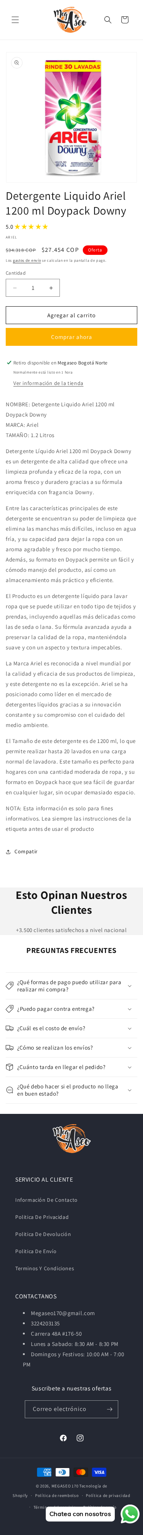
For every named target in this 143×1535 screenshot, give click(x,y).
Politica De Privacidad (42, 1217)
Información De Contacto (46, 1199)
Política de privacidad (108, 1495)
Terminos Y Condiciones (44, 1268)
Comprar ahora (71, 336)
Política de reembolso (57, 1495)
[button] (15, 19)
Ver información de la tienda (48, 383)
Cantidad (16, 273)
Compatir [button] (26, 851)
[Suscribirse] (109, 1409)
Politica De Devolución (43, 1234)
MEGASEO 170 (65, 1486)
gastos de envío (27, 260)
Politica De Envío (35, 1251)
